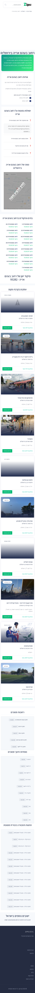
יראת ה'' (26, 759)
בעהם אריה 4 (10, 249)
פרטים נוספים (7, 328)
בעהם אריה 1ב (25, 230)
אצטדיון (6, 666)
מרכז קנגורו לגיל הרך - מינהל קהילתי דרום (20, 603)
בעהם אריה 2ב (10, 236)
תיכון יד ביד (25, 793)
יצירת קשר (31, 976)
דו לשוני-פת (25, 773)
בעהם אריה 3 (25, 243)
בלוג (32, 972)
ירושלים (23, 11)
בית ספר (6, 336)
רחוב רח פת (21, 726)
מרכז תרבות (7, 625)
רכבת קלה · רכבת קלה (22, 839)
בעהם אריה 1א (10, 224)
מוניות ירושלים (28, 562)
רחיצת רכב (7, 459)
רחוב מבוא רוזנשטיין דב (21, 720)
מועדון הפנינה (28, 646)
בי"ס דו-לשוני (24, 786)
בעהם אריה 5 (25, 261)
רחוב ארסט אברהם (21, 740)
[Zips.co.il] (28, 4)
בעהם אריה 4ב (10, 255)
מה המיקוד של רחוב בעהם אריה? (20, 120)
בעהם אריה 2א (25, 236)
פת (27, 806)
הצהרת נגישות (30, 979)
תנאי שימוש (30, 950)
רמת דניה (25, 780)
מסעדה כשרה (7, 295)
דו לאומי (26, 766)
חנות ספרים (7, 418)
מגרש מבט (29, 687)
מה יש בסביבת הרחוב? (23, 146)
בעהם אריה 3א (10, 243)
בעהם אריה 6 (10, 261)
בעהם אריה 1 (25, 224)
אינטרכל (30, 439)
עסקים (32, 969)
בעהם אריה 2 (10, 230)
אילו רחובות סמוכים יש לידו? (21, 153)
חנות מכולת (7, 377)
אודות (32, 966)
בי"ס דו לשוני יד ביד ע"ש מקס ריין (22, 357)
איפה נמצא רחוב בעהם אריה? (21, 139)
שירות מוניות (7, 541)
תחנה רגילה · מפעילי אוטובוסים (20, 833)
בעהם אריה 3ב (25, 249)
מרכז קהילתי (7, 582)
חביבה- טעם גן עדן (27, 316)
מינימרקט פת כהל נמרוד (25, 398)
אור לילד (26, 800)
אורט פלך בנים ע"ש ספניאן (24, 521)
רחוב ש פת (22, 733)
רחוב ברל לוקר (22, 747)
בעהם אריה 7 (25, 267)
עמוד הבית (29, 11)
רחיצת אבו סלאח (27, 480)
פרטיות (32, 953)
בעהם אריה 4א (25, 255)
